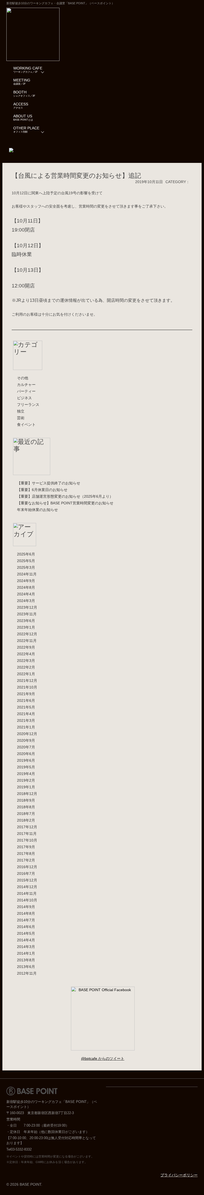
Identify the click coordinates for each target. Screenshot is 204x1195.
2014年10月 (27, 900)
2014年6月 (26, 927)
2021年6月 (26, 700)
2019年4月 (26, 774)
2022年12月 (27, 634)
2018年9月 (26, 800)
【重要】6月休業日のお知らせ (42, 490)
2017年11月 (27, 833)
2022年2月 (26, 667)
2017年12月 (27, 827)
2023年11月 (27, 614)
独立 (20, 411)
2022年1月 (26, 674)
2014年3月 (26, 947)
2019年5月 (26, 767)
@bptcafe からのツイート (102, 1058)
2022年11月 (27, 640)
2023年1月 (26, 627)
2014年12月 (27, 887)
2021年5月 (26, 707)
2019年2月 (26, 780)
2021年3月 (26, 720)
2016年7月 (26, 873)
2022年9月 (26, 647)
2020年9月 (26, 740)
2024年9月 (26, 581)
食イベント (26, 424)
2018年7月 (26, 813)
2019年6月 (26, 760)
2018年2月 (26, 820)
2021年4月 (26, 714)
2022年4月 (26, 654)
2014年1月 (26, 953)
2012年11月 (27, 973)
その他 (22, 378)
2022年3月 (26, 660)
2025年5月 (26, 561)
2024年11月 (27, 574)
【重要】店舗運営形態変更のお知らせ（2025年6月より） (65, 496)
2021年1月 (26, 727)
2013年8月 (26, 960)
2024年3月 (26, 601)
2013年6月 (26, 967)
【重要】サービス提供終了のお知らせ (48, 483)
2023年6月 (26, 621)
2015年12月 (27, 880)
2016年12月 (27, 867)
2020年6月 (26, 754)
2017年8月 (26, 853)
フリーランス (28, 404)
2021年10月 (27, 687)
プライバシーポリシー (179, 1175)
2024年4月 (26, 594)
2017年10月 (27, 840)
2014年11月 (27, 893)
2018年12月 (27, 794)
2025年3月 (26, 567)
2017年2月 (26, 860)
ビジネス (24, 398)
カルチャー (26, 384)
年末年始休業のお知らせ (37, 510)
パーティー (26, 391)
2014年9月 (26, 907)
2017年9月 (26, 847)
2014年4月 (26, 940)
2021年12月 (27, 680)
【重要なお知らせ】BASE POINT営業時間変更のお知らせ (65, 503)
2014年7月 (26, 920)
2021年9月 (26, 694)
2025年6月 (26, 554)
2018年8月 (26, 807)
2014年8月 (26, 913)
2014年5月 (26, 933)
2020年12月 (27, 734)
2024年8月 (26, 587)
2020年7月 (26, 747)
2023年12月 (27, 607)
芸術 (20, 418)
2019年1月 (26, 787)
